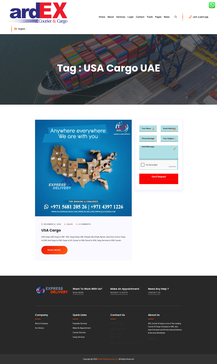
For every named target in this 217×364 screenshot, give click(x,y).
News (167, 17)
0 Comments (84, 224)
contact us (154, 292)
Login (130, 17)
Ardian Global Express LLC (107, 359)
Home (102, 17)
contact (140, 17)
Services (120, 17)
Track (150, 17)
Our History (39, 328)
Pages (158, 17)
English (21, 29)
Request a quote (119, 292)
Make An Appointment (82, 328)
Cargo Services (79, 337)
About (110, 17)
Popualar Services (80, 323)
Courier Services (79, 333)
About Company (41, 323)
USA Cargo (51, 230)
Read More (78, 292)
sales (70, 224)
